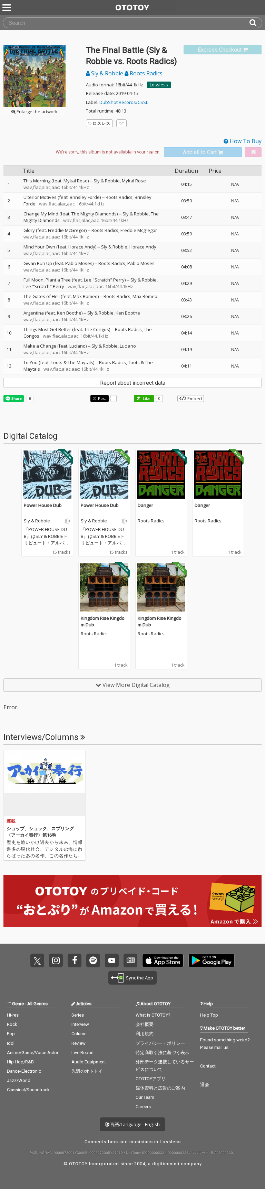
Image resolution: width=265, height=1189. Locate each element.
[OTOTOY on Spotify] (93, 960)
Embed (194, 398)
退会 (204, 1084)
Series (77, 1015)
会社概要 (145, 1024)
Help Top (209, 1015)
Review (78, 1043)
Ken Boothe (128, 313)
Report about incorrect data (132, 383)
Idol (10, 1043)
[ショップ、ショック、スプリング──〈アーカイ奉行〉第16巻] (44, 783)
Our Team (145, 1097)
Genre (18, 1003)
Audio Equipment (88, 1061)
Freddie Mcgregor (138, 230)
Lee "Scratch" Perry (43, 286)
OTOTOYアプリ (151, 1078)
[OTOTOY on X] (37, 960)
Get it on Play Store (211, 960)
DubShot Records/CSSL (123, 102)
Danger (145, 505)
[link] (222, 49)
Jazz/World (18, 1080)
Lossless (159, 85)
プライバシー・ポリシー (160, 1043)
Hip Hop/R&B (20, 1061)
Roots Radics (145, 73)
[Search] (255, 23)
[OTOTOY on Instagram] (56, 960)
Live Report (82, 1052)
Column (79, 1033)
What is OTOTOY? (153, 1015)
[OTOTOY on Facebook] (74, 960)
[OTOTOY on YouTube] (112, 960)
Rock (12, 1024)
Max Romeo (144, 296)
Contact (208, 1066)
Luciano (128, 346)
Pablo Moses (141, 263)
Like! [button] (146, 398)
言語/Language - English (134, 1124)
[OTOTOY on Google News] (130, 960)
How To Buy (245, 141)
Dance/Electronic (24, 1071)
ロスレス (101, 123)
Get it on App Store (163, 960)
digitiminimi (165, 1163)
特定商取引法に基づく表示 (162, 1052)
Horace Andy (142, 247)
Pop (11, 1033)
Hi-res (13, 1015)
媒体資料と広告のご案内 (160, 1088)
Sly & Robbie (107, 73)
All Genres (37, 1003)
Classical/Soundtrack (28, 1089)
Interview (80, 1024)
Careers (143, 1106)
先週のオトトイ (87, 1071)
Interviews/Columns (41, 737)
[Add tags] (121, 123)
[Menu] (7, 7)
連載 (11, 821)
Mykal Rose (134, 181)
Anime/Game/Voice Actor (32, 1052)
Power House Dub (43, 505)
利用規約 (145, 1033)
